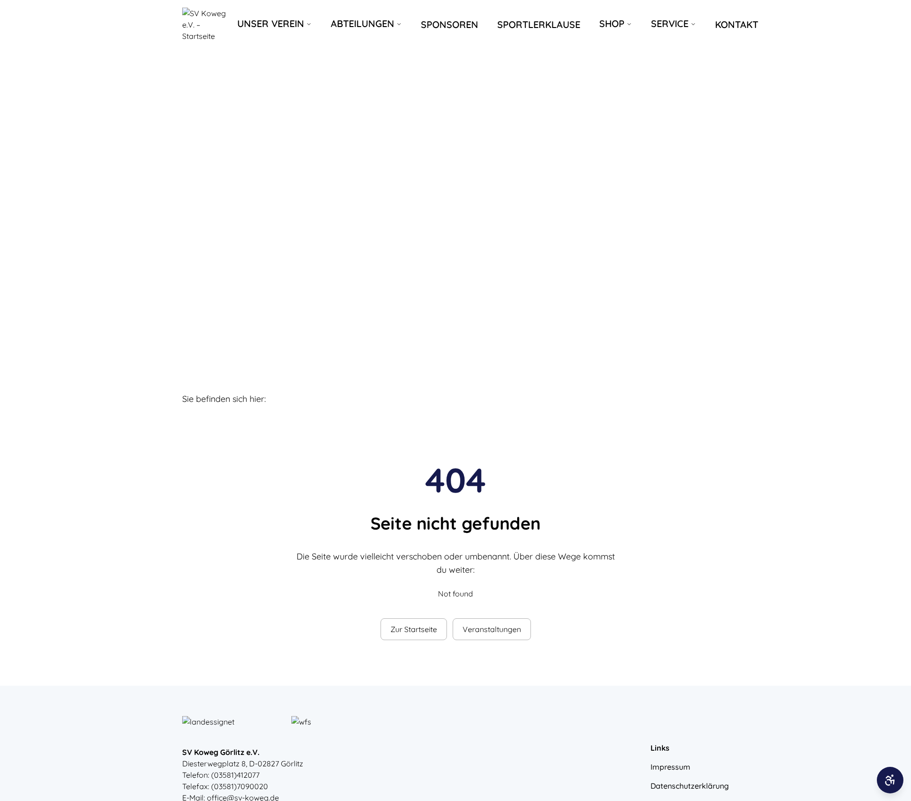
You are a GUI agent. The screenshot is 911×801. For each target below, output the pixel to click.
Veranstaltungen (492, 629)
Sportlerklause (538, 24)
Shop (611, 23)
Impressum (670, 767)
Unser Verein (270, 23)
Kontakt (736, 24)
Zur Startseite (413, 629)
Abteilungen (362, 23)
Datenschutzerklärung (690, 786)
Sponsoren (449, 24)
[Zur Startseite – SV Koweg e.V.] (206, 25)
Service (669, 23)
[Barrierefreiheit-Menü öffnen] (890, 780)
